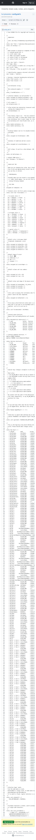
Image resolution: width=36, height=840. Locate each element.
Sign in (25, 3)
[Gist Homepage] (13, 3)
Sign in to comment (27, 824)
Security (15, 831)
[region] (18, 424)
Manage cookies (11, 833)
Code (5, 24)
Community (25, 831)
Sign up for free (8, 822)
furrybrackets (6, 14)
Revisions (14, 24)
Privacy (10, 831)
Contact (4, 833)
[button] (23, 20)
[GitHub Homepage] (13, 835)
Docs (31, 831)
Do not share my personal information (25, 833)
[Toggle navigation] (2, 3)
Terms (5, 831)
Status (20, 831)
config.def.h (16, 14)
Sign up (31, 3)
